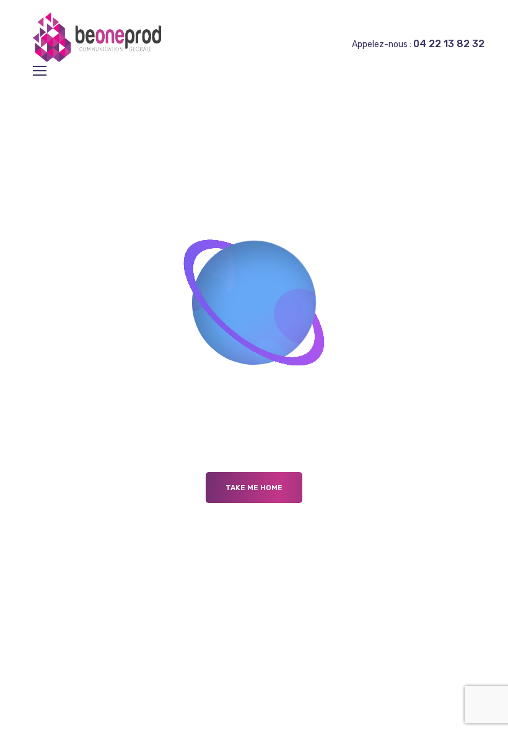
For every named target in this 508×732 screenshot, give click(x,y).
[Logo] (99, 37)
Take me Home (254, 487)
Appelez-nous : (418, 44)
